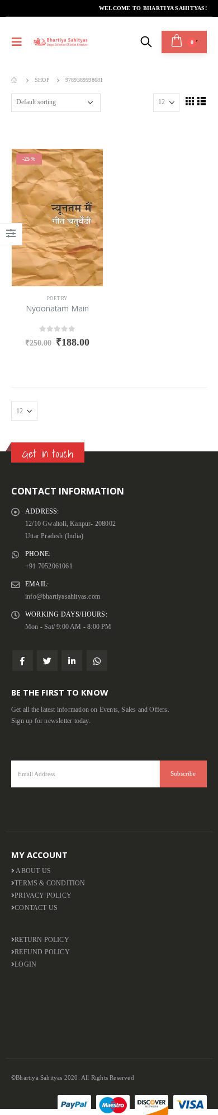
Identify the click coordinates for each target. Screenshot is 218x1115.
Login (25, 964)
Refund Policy (42, 952)
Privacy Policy (43, 895)
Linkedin (71, 660)
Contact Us (36, 908)
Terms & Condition (50, 883)
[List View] (202, 101)
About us (33, 871)
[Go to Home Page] (15, 80)
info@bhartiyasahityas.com (62, 596)
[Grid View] (189, 101)
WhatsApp (97, 660)
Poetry (57, 298)
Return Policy (42, 940)
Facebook (22, 660)
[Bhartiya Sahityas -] (61, 42)
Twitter (47, 660)
